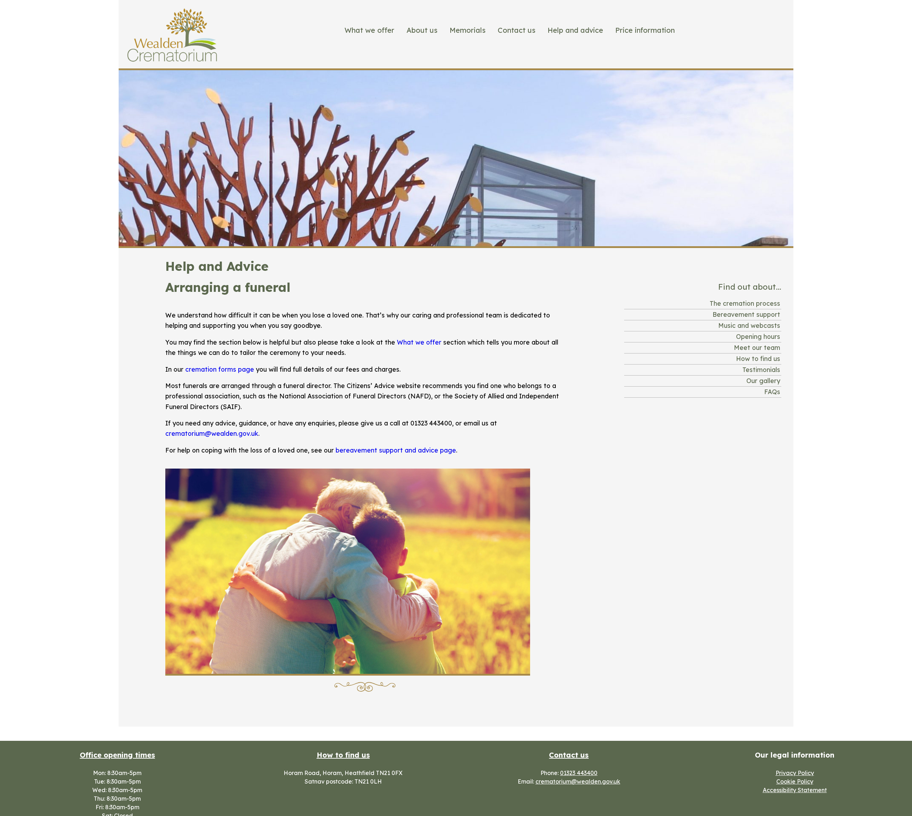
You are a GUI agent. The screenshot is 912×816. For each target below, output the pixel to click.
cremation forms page (219, 369)
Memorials (468, 30)
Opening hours (758, 336)
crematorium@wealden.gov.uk (211, 433)
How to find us (758, 358)
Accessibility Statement (795, 790)
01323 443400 (578, 772)
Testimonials (761, 369)
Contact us (516, 30)
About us (421, 30)
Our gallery (763, 380)
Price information (645, 30)
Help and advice (575, 30)
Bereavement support (746, 314)
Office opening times (117, 754)
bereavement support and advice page (396, 450)
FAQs (772, 392)
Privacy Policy (795, 772)
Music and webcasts (749, 325)
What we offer (369, 30)
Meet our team (757, 347)
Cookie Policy (794, 781)
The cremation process (745, 303)
